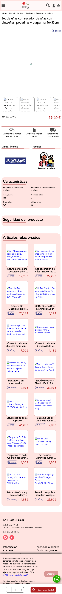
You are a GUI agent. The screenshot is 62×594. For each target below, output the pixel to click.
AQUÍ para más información (16, 575)
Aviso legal (8, 550)
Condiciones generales (47, 550)
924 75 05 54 (13, 532)
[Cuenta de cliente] (53, 6)
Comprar (46, 589)
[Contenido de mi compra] (58, 6)
